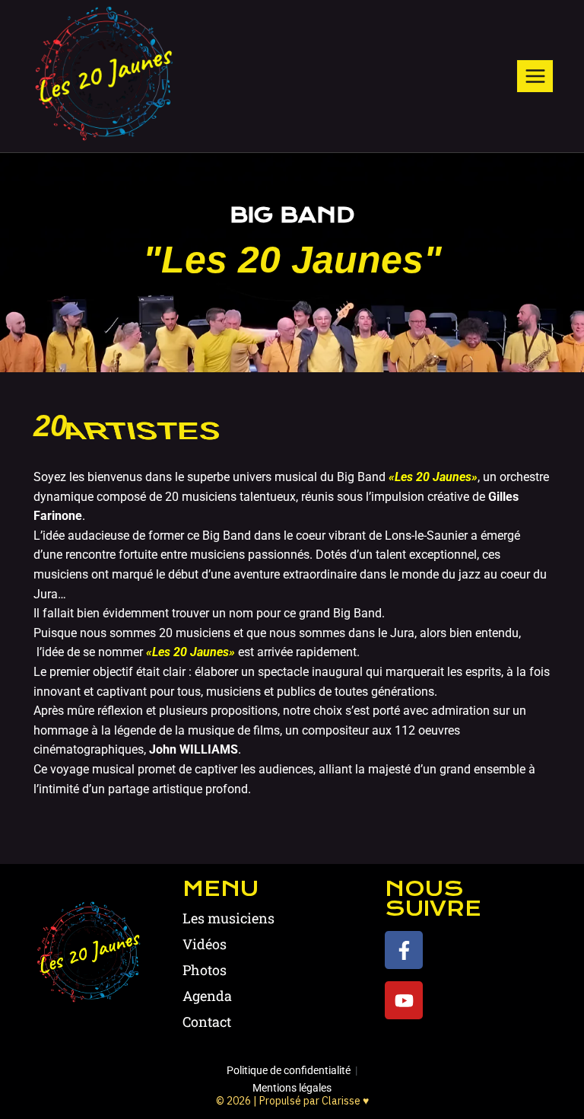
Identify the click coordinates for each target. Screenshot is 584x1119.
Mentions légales (292, 1088)
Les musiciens (228, 918)
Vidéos (204, 944)
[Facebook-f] (404, 950)
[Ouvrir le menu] (535, 75)
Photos (204, 970)
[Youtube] (404, 1000)
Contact (206, 1021)
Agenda (207, 996)
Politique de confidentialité (289, 1070)
